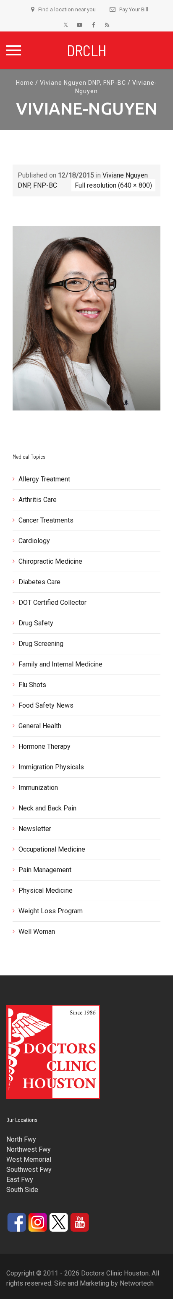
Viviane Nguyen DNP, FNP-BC (83, 82)
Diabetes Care (39, 582)
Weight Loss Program (50, 911)
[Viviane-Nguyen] (86, 317)
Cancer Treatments (45, 520)
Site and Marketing (81, 1283)
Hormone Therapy (44, 746)
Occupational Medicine (51, 849)
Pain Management (44, 870)
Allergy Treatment (44, 479)
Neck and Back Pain (47, 808)
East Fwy (19, 1180)
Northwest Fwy (28, 1149)
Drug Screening (40, 644)
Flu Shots (32, 685)
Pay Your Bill (133, 9)
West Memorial (28, 1159)
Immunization (38, 788)
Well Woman (36, 932)
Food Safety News (45, 705)
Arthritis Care (37, 500)
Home (25, 82)
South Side (22, 1190)
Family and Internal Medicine (60, 664)
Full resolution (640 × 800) (113, 185)
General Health (39, 726)
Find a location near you (67, 9)
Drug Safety (35, 623)
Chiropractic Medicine (50, 561)
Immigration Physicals (51, 767)
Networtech (137, 1283)
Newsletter (34, 829)
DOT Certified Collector (52, 602)
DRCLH (87, 50)
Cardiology (34, 541)
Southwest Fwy (29, 1170)
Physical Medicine (45, 890)
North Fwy (21, 1139)
